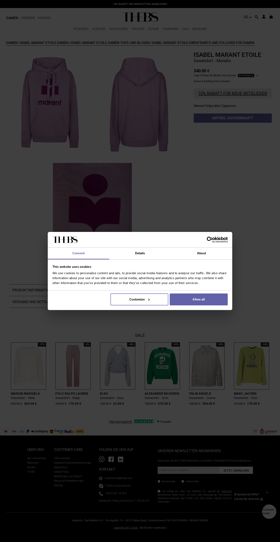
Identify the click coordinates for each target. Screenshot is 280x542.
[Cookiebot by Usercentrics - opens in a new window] (210, 240)
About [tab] (201, 253)
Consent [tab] (78, 253)
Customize (137, 299)
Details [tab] (140, 253)
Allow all (198, 299)
